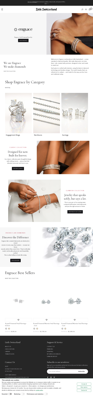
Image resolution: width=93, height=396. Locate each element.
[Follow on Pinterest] (54, 377)
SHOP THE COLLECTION (9, 71)
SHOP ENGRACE (23, 40)
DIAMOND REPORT (52, 356)
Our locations (9, 349)
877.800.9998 (8, 371)
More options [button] (84, 387)
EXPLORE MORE (15, 260)
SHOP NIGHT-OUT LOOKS (75, 211)
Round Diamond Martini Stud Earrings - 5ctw (74, 324)
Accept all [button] (84, 384)
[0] (90, 9)
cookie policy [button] (39, 390)
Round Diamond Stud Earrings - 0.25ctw (16, 324)
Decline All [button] (84, 390)
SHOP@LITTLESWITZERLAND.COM (13, 369)
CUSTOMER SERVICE (10, 375)
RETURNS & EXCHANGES (53, 354)
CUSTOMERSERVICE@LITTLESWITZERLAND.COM (17, 377)
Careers (7, 351)
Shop (6, 366)
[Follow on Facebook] (47, 377)
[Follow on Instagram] (51, 377)
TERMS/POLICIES (9, 354)
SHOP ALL (7, 87)
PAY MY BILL (50, 351)
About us (8, 346)
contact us (51, 346)
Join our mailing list (32, 1)
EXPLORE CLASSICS (18, 168)
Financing (50, 349)
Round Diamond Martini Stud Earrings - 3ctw (46, 324)
